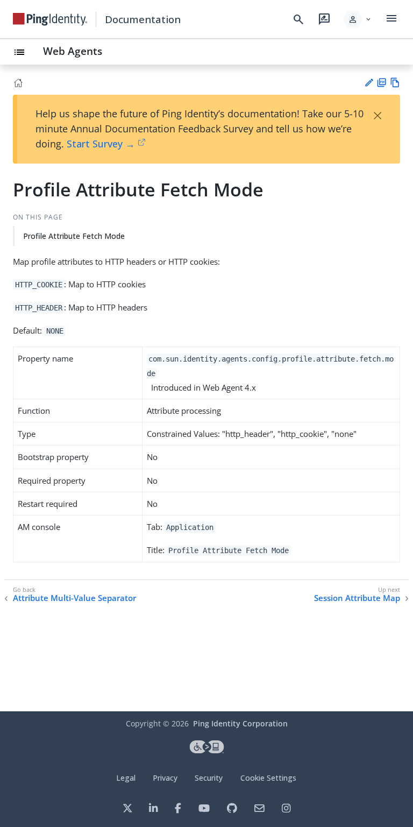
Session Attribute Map (357, 598)
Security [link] (209, 778)
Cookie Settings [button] (268, 778)
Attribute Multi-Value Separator (74, 598)
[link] (50, 19)
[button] (357, 19)
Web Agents (72, 51)
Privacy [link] (165, 778)
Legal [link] (126, 778)
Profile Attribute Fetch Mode (74, 236)
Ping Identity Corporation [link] (240, 723)
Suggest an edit (369, 82)
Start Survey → (101, 143)
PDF (381, 82)
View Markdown (395, 82)
